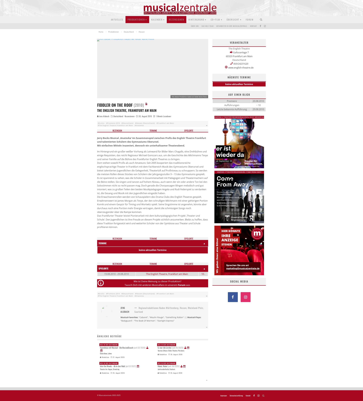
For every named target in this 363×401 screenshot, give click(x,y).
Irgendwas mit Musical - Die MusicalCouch (122, 346)
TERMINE (102, 243)
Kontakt (253, 26)
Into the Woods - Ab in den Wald (118, 365)
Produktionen (136, 19)
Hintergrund (196, 19)
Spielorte (188, 130)
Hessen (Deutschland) (145, 123)
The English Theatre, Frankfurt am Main (167, 274)
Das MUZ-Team (207, 26)
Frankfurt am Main (166, 123)
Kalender (156, 19)
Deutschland (118, 116)
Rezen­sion (117, 130)
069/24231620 (240, 63)
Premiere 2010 (113, 123)
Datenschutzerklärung (236, 395)
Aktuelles (117, 19)
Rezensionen (176, 19)
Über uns (195, 26)
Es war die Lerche (170, 346)
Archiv (102, 123)
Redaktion (105, 357)
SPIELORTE (103, 268)
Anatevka (140, 125)
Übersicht (233, 19)
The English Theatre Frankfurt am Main (116, 125)
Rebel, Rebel (169, 365)
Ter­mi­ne (153, 130)
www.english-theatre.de (241, 67)
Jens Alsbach (104, 116)
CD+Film (215, 19)
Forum (250, 19)
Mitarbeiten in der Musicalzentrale (231, 26)
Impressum (223, 395)
